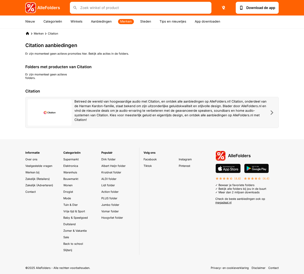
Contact (30, 191)
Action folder (110, 191)
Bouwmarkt (70, 179)
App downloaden (207, 21)
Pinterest (184, 166)
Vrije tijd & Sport (74, 211)
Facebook (150, 159)
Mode (67, 198)
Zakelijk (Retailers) (37, 179)
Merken (126, 21)
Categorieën (52, 21)
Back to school (73, 243)
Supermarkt (71, 159)
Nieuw (30, 21)
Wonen (67, 185)
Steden (145, 21)
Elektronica (70, 166)
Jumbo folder (110, 205)
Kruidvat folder (111, 172)
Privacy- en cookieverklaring (230, 268)
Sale (66, 237)
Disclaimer (258, 268)
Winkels (77, 21)
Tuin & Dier (70, 205)
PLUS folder (109, 198)
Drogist (68, 191)
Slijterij (67, 250)
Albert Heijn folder (113, 166)
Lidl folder (108, 185)
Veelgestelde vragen (38, 166)
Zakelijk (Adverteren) (39, 185)
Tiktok (148, 166)
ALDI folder (108, 179)
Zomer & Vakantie (75, 230)
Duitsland (69, 224)
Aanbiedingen (101, 21)
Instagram (185, 159)
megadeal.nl (223, 202)
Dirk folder (108, 159)
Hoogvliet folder (112, 217)
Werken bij (32, 172)
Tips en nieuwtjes (173, 21)
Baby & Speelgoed (75, 217)
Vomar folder (110, 211)
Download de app (260, 8)
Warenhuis (70, 172)
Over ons (31, 159)
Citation (53, 33)
